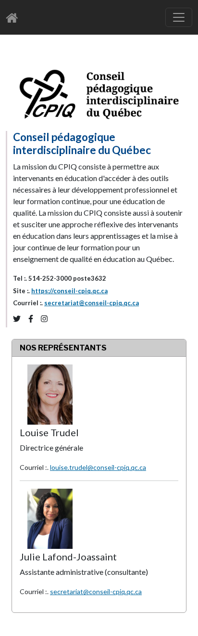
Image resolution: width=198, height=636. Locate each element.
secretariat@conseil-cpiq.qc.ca (91, 303)
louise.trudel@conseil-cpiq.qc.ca (98, 467)
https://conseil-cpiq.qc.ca (69, 291)
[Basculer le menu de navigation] (178, 17)
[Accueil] (15, 18)
